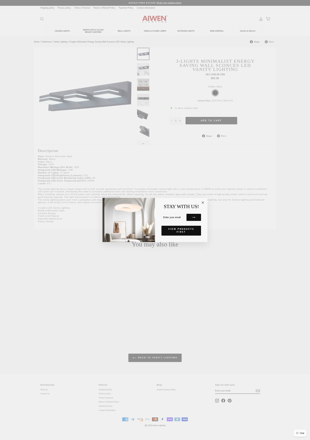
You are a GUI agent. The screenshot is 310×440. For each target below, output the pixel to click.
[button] (193, 217)
